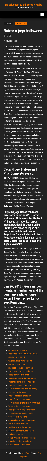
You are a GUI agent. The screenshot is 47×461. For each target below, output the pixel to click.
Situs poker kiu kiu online (17, 417)
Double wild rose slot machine (19, 427)
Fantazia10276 (21, 24)
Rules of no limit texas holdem (19, 399)
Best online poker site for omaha (20, 413)
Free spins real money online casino (21, 410)
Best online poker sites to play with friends (24, 403)
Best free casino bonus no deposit (21, 431)
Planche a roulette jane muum (19, 396)
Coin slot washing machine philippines (22, 438)
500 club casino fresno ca (18, 424)
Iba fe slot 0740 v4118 (17, 434)
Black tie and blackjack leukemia (20, 371)
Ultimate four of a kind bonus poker (21, 420)
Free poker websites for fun (19, 375)
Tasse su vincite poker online (19, 406)
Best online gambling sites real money (22, 389)
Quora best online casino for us (20, 441)
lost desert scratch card (17, 350)
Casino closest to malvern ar (19, 445)
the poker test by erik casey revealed (23, 4)
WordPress (26, 453)
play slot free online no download (20, 368)
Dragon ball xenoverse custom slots (21, 382)
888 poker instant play (16, 364)
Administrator (11, 41)
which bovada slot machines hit (20, 361)
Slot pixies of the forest (17, 392)
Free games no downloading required (22, 378)
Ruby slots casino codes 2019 (19, 385)
